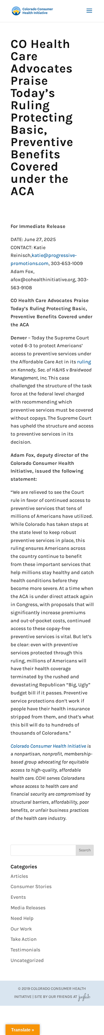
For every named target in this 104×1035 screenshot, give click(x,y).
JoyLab (84, 996)
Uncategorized (27, 960)
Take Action (24, 939)
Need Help (22, 918)
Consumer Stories (31, 886)
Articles (19, 876)
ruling (84, 362)
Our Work (21, 929)
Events (18, 897)
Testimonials (25, 950)
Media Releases (28, 908)
